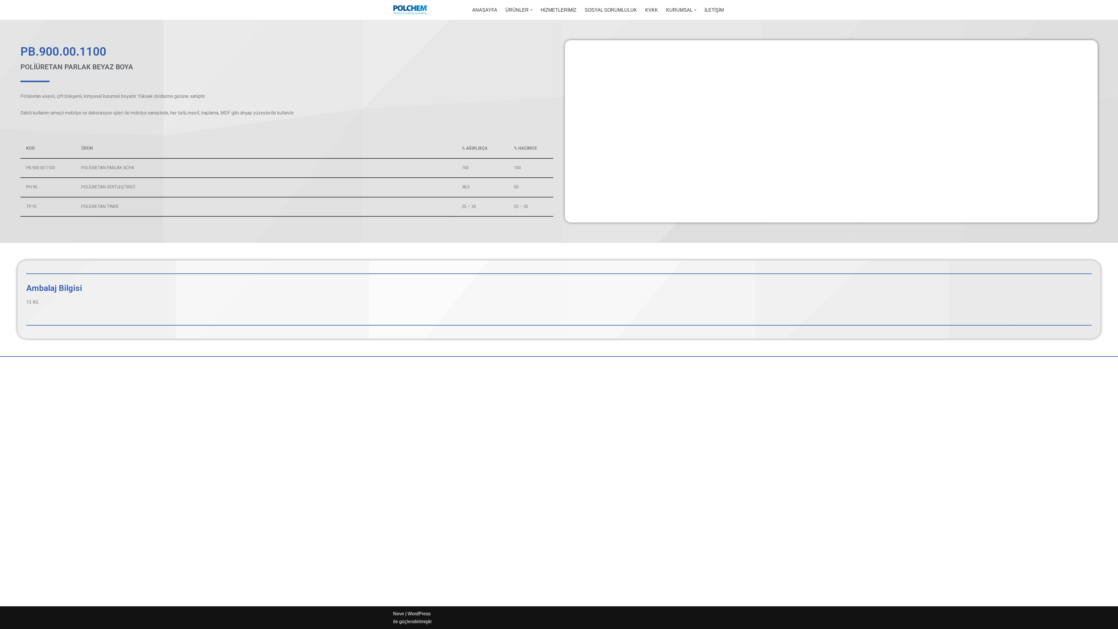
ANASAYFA (484, 10)
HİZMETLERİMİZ (558, 10)
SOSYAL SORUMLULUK (611, 10)
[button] (531, 10)
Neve (398, 613)
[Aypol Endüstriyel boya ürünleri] (410, 10)
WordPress (419, 613)
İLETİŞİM (714, 10)
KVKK (651, 10)
